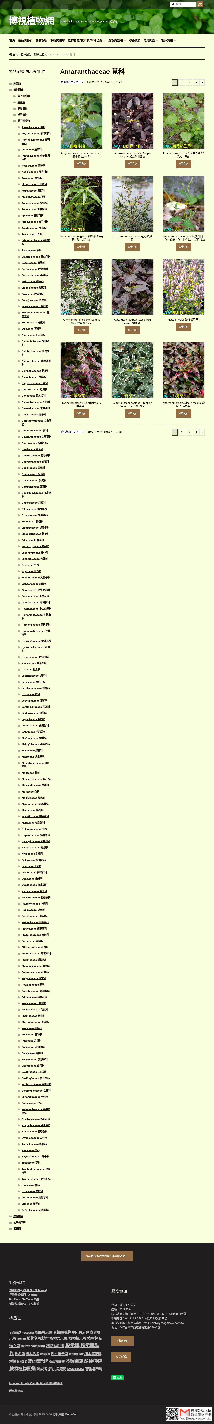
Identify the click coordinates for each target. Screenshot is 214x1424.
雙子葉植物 (40, 54)
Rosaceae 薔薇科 (32, 1028)
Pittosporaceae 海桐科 (35, 947)
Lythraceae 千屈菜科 (34, 731)
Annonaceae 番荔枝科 (34, 209)
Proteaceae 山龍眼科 (34, 1003)
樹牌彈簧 (22, 1361)
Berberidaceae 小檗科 (35, 275)
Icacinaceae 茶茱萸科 (34, 663)
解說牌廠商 (57, 1369)
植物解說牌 (55, 1346)
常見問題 (149, 40)
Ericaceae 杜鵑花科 (33, 540)
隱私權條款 (16, 1391)
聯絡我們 (135, 40)
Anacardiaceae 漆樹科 (35, 203)
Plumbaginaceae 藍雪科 (36, 966)
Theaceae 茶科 (31, 1150)
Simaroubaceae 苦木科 (35, 1096)
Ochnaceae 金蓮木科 (34, 860)
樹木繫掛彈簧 (76, 1354)
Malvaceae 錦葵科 (32, 750)
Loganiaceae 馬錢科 (33, 719)
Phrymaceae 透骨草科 (34, 928)
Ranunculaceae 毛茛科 (35, 1009)
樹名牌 (20, 1354)
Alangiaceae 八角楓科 (34, 184)
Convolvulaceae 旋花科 (35, 461)
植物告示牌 (58, 1338)
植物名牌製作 (37, 1338)
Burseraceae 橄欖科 (33, 322)
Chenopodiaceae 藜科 (35, 430)
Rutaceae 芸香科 (31, 1040)
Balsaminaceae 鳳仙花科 (36, 256)
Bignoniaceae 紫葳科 (34, 287)
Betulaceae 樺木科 (33, 281)
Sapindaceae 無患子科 (35, 1059)
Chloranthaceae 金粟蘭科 (36, 436)
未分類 (17, 83)
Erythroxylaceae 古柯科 (35, 546)
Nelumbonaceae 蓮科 (34, 829)
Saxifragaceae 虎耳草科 (36, 1078)
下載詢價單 (57, 40)
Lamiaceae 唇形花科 (33, 682)
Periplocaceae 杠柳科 (34, 916)
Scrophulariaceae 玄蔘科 (36, 1090)
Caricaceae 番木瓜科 (34, 395)
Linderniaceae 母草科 (34, 713)
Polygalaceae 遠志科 (34, 978)
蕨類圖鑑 (74, 1361)
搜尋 (200, 4)
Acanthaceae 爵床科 (34, 165)
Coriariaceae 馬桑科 (33, 467)
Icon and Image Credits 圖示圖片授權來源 (36, 1383)
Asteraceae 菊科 (31, 250)
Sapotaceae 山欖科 (33, 1065)
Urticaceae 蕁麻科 (32, 1191)
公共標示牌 (19, 1222)
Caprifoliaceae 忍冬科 (34, 389)
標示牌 (72, 1345)
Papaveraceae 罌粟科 (34, 891)
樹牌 (12, 1361)
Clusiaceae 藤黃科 (32, 449)
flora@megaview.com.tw (168, 1323)
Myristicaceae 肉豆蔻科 (35, 816)
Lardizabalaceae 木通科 (36, 688)
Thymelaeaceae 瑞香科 (35, 1156)
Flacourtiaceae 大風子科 (36, 577)
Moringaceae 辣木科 (33, 797)
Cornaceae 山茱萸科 (33, 474)
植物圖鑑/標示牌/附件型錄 (85, 40)
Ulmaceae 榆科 (31, 1185)
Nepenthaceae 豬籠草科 (36, 835)
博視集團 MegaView (65, 1414)
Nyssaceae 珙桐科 (32, 853)
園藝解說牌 (62, 1332)
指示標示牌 (21, 1339)
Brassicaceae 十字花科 (35, 306)
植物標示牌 (77, 1338)
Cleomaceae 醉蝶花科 (35, 443)
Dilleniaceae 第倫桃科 (34, 509)
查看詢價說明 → (107, 1256)
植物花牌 (25, 1346)
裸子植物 (22, 114)
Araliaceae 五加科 (32, 234)
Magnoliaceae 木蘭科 (34, 738)
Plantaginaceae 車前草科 (36, 953)
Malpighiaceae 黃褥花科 (36, 744)
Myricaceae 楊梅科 (32, 810)
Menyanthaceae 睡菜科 (35, 785)
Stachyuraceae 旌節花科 (36, 1119)
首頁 (12, 40)
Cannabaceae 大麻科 (34, 377)
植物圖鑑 (26, 54)
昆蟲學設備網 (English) (23, 1294)
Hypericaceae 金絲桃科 (35, 657)
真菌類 (21, 102)
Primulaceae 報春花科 (34, 997)
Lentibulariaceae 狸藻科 (36, 706)
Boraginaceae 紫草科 (34, 300)
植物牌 (92, 1338)
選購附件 (18, 1216)
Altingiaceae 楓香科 (33, 190)
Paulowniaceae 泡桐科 (35, 903)
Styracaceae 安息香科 (34, 1131)
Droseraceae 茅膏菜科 (35, 515)
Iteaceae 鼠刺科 (31, 669)
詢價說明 (41, 40)
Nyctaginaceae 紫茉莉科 (36, 841)
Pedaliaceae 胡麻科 (33, 909)
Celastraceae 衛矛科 (34, 414)
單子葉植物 (24, 96)
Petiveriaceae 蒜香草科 (35, 922)
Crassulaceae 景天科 (34, 480)
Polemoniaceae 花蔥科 (35, 972)
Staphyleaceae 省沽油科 (36, 1125)
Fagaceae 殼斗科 (31, 571)
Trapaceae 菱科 (31, 1162)
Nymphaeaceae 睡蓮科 (35, 847)
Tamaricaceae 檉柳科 (34, 1144)
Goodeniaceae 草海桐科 (36, 602)
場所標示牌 (80, 1333)
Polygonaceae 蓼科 (33, 984)
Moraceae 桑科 (30, 791)
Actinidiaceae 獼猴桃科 (35, 171)
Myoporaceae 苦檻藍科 (35, 804)
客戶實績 (167, 40)
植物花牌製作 (38, 1346)
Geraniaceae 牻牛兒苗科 (36, 590)
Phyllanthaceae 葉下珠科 (36, 133)
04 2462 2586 (134, 1318)
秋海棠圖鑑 (57, 1362)
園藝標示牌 (43, 1332)
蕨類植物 (22, 108)
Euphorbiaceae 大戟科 (35, 558)
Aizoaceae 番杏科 (32, 178)
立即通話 (121, 1356)
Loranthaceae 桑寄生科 (35, 725)
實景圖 (17, 1228)
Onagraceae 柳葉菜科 (34, 872)
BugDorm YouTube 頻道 (24, 1299)
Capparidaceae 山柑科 (35, 383)
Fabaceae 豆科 (30, 565)
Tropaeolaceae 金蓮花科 (36, 1179)
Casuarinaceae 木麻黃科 (36, 408)
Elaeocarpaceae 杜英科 (35, 533)
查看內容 (81, 163)
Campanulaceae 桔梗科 (35, 370)
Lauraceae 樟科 (31, 694)
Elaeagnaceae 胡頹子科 (35, 527)
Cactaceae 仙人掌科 (33, 335)
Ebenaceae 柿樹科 (32, 521)
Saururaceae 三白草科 (34, 1071)
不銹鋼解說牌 (28, 1333)
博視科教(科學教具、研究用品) (28, 1290)
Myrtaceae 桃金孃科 (33, 822)
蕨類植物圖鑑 (22, 1368)
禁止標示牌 (38, 1361)
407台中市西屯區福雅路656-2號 (140, 1327)
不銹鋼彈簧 (15, 1332)
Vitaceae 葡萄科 (31, 1203)
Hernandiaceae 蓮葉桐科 (36, 624)
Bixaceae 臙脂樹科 (32, 294)
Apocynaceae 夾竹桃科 (35, 221)
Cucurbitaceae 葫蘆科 (34, 486)
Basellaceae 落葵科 (33, 262)
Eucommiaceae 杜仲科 (35, 552)
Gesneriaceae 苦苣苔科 (35, 596)
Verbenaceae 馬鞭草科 (35, 1197)
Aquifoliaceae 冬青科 (34, 228)
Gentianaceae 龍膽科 (34, 583)
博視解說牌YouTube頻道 (24, 1304)
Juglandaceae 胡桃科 (34, 675)
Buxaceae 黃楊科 (32, 328)
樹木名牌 (32, 1354)
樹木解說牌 (93, 1354)
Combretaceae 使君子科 (36, 455)
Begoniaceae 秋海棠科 (35, 269)
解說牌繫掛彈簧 (75, 1369)
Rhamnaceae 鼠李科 (33, 1015)
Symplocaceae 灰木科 (35, 1138)
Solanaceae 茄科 (32, 1103)
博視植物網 (31, 21)
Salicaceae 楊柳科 (32, 1053)
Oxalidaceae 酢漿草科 (34, 885)
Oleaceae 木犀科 (31, 866)
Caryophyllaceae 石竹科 (36, 402)
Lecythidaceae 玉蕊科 (35, 700)
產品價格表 (25, 40)
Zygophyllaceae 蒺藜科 (35, 1210)
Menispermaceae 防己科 (36, 779)
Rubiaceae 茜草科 (32, 1034)
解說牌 (42, 1369)
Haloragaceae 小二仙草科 (36, 608)
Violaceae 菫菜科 (32, 149)
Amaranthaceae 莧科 (34, 196)
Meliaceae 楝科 (31, 772)
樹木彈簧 (45, 1354)
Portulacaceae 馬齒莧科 (36, 991)
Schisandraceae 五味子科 (36, 1084)
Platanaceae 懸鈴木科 (34, 959)
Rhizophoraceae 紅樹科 (35, 1022)
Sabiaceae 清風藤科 (33, 1047)
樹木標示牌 (59, 1354)
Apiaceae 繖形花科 (32, 215)
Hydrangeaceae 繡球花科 (36, 641)
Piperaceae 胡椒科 (32, 941)
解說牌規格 (115, 40)
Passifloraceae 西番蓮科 (36, 897)
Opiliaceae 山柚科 (32, 878)
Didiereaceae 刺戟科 (34, 502)
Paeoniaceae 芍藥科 (33, 127)
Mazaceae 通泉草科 (33, 756)
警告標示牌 (93, 1369)
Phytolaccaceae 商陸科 (35, 934)
